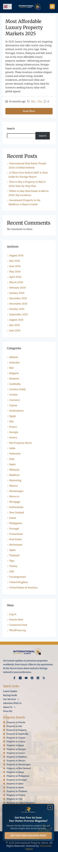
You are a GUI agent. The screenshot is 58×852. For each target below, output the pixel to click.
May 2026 (15, 271)
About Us (7, 707)
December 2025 (18, 298)
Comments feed (18, 624)
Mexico (13, 485)
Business (14, 378)
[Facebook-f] (14, 678)
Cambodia (15, 383)
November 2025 (18, 303)
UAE (11, 571)
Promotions (16, 533)
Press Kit (7, 711)
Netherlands (16, 507)
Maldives (14, 475)
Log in (12, 614)
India (12, 448)
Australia (14, 362)
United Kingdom (18, 582)
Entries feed (16, 619)
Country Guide (17, 389)
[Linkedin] (38, 678)
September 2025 (18, 314)
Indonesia (14, 453)
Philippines (15, 523)
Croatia (13, 394)
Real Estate (15, 539)
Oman (12, 517)
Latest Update (10, 691)
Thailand (14, 555)
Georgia (13, 432)
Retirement (15, 544)
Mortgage (14, 501)
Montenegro (16, 491)
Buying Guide (10, 695)
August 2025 (16, 319)
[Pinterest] (32, 678)
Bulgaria (14, 373)
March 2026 (16, 282)
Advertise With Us (12, 703)
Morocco (14, 496)
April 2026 (15, 276)
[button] (52, 6)
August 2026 (16, 255)
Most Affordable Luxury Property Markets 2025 (24, 27)
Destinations (16, 410)
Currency (14, 400)
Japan (12, 464)
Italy (12, 458)
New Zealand (16, 512)
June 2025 (14, 330)
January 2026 (16, 293)
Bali (11, 367)
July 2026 (14, 260)
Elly (33, 101)
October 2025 (16, 309)
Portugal (14, 528)
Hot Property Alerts (20, 442)
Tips (39, 101)
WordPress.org (17, 630)
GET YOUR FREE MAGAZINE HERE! (28, 835)
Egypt (12, 416)
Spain (12, 550)
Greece (13, 437)
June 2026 (15, 266)
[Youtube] (26, 678)
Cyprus (13, 405)
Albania (13, 357)
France (13, 426)
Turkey (13, 566)
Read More (29, 111)
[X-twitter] (43, 678)
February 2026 (17, 287)
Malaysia (14, 469)
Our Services (9, 699)
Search (11, 128)
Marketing (15, 480)
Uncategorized (17, 576)
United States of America (23, 587)
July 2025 (14, 325)
